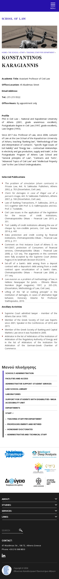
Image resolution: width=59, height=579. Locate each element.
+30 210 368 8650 (17, 549)
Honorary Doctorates (20, 429)
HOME (4, 52)
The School (13, 52)
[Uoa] (6, 570)
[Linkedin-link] (3, 556)
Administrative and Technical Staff (27, 434)
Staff (22, 52)
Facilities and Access (16, 378)
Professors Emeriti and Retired (24, 424)
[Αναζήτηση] (20, 531)
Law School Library (16, 389)
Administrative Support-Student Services (28, 383)
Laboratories (13, 394)
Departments (12, 407)
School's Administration (19, 373)
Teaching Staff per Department (40, 52)
